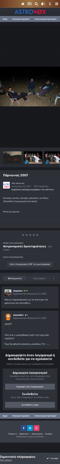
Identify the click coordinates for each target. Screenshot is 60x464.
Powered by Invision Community (30, 436)
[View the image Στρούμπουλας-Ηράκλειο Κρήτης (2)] (33, 157)
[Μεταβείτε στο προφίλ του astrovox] (6, 185)
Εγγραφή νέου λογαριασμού (30, 386)
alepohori (18, 291)
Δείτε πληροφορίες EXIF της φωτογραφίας (30, 264)
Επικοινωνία (37, 434)
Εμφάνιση (23, 434)
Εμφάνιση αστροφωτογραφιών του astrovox (33, 189)
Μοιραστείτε (16, 278)
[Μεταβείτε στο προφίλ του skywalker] (8, 317)
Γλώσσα (12, 434)
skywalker (18, 315)
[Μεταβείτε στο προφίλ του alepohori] (8, 292)
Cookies (48, 434)
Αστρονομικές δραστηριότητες (24, 246)
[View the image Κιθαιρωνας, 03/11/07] (12, 157)
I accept (53, 458)
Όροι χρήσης (6, 460)
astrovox (20, 183)
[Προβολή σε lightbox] (30, 86)
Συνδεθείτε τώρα (30, 405)
